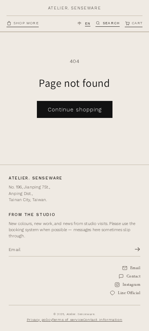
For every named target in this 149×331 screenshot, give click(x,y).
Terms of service (67, 320)
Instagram (131, 285)
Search (111, 23)
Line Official (129, 293)
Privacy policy (39, 320)
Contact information (102, 320)
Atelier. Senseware (74, 8)
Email (135, 268)
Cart (137, 23)
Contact (133, 277)
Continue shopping (75, 109)
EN (87, 23)
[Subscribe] (137, 249)
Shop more (26, 23)
